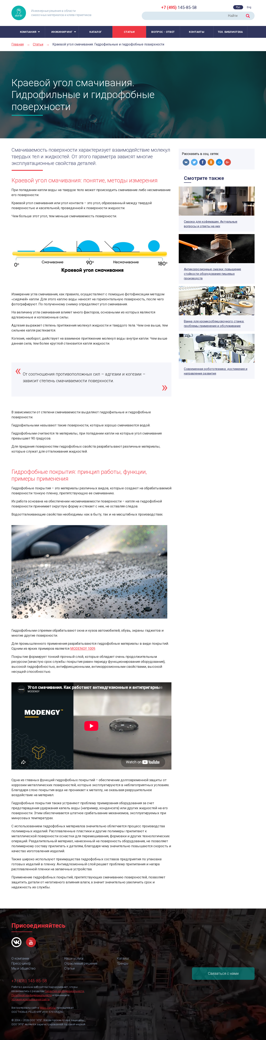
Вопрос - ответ (163, 31)
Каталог (95, 31)
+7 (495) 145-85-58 (29, 980)
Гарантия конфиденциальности (64, 991)
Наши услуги (73, 958)
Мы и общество (23, 968)
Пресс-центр (21, 963)
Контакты (196, 31)
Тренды (122, 963)
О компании (20, 958)
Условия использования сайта (30, 999)
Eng (249, 7)
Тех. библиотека (230, 31)
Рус (238, 7)
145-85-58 (179, 7)
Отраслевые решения (80, 963)
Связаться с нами (223, 973)
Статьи (129, 31)
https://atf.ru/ (48, 1007)
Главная (17, 44)
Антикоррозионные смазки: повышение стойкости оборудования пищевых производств (212, 273)
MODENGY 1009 (82, 649)
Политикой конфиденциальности (31, 995)
